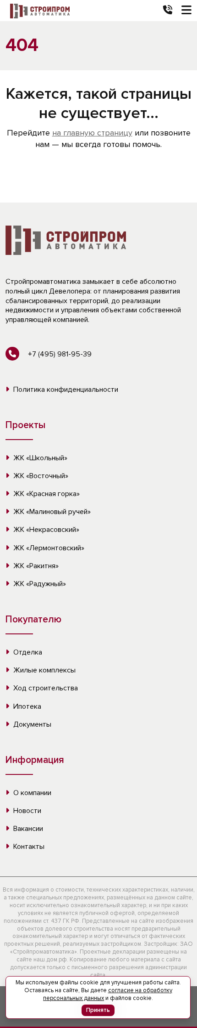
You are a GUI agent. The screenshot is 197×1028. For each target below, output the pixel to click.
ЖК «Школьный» (39, 458)
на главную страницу (92, 133)
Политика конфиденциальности (64, 389)
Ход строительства (44, 688)
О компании (31, 792)
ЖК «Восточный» (39, 475)
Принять (98, 1010)
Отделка (26, 652)
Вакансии (27, 828)
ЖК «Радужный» (38, 583)
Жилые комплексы (43, 670)
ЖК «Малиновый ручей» (51, 511)
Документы (31, 724)
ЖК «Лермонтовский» (47, 548)
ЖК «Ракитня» (35, 565)
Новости (26, 810)
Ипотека (26, 706)
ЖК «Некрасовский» (45, 529)
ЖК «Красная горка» (45, 493)
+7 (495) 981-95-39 (59, 354)
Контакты (27, 846)
